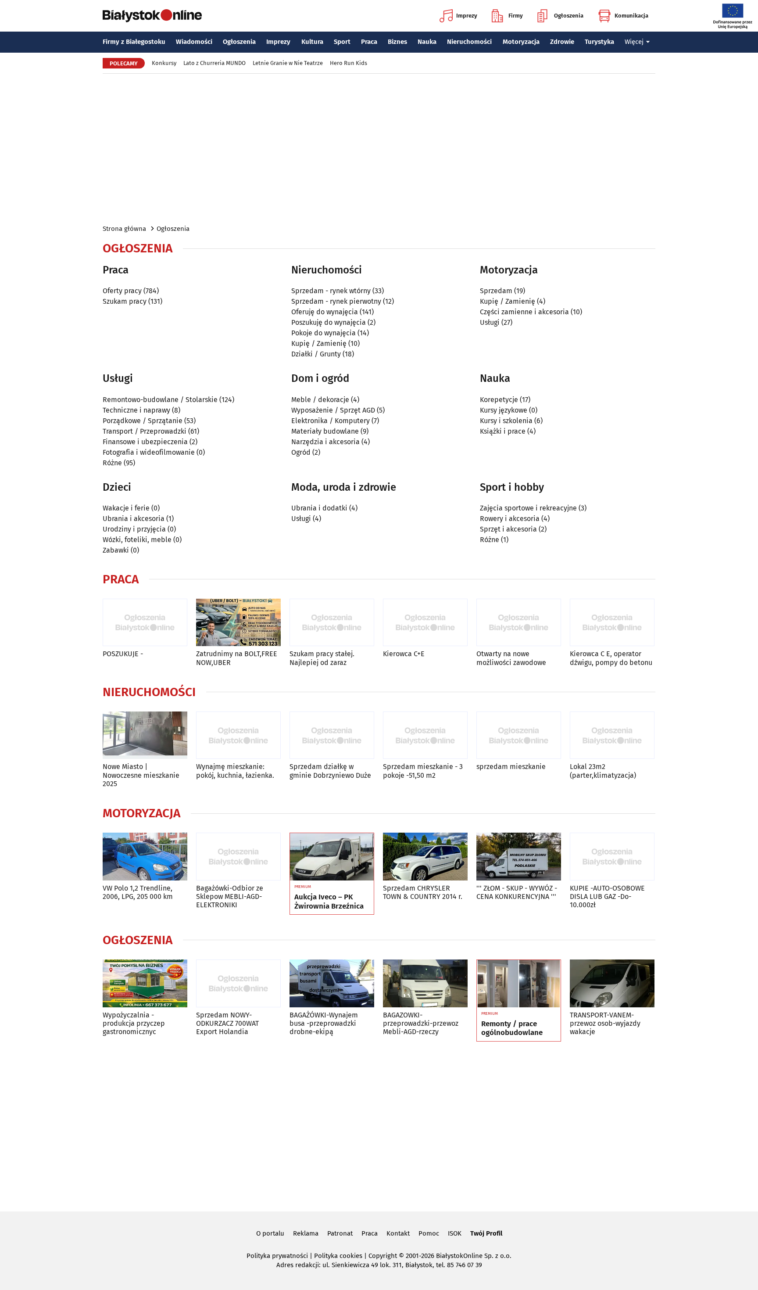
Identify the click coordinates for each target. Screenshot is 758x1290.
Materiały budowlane (325, 431)
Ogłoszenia (568, 15)
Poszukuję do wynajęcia (328, 322)
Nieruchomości (469, 42)
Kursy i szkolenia (506, 421)
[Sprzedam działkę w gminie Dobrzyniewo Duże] (332, 735)
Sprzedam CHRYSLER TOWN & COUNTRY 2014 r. (422, 892)
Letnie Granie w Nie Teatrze (288, 63)
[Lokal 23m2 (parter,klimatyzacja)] (612, 735)
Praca (369, 42)
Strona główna (124, 229)
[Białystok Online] (152, 15)
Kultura (312, 42)
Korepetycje (499, 399)
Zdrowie (562, 42)
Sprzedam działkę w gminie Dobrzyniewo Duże (330, 770)
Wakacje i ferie (126, 508)
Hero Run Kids (348, 63)
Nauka (427, 42)
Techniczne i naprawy (136, 410)
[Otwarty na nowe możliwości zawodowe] (518, 623)
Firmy (515, 15)
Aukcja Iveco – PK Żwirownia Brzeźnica (329, 901)
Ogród (301, 452)
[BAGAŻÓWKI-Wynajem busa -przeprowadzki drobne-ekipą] (332, 983)
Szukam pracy (125, 301)
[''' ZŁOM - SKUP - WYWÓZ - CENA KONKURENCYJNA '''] (518, 856)
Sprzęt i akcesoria (508, 529)
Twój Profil (486, 1233)
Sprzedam (496, 291)
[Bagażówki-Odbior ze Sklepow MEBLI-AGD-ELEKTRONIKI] (238, 856)
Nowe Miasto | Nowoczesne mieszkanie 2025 (141, 774)
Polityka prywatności (277, 1256)
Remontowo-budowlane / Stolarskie (160, 399)
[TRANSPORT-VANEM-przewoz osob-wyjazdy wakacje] (612, 983)
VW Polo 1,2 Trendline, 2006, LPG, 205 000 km (138, 892)
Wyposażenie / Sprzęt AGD (333, 410)
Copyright (382, 1256)
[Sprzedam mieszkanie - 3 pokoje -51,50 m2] (425, 735)
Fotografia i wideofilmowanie (149, 452)
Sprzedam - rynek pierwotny (336, 301)
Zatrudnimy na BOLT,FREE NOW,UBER (236, 658)
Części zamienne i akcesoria (524, 312)
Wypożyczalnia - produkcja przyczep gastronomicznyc (134, 1023)
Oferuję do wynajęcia (324, 312)
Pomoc (428, 1233)
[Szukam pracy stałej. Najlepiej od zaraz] (332, 623)
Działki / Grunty (316, 354)
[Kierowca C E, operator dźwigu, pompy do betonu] (612, 623)
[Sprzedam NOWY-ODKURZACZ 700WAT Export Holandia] (238, 983)
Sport (342, 42)
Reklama (305, 1233)
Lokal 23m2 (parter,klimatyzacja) (603, 770)
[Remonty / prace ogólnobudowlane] (519, 983)
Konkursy (164, 63)
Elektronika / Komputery (330, 421)
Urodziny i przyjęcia (134, 529)
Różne (112, 463)
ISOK (454, 1233)
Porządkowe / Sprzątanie (142, 421)
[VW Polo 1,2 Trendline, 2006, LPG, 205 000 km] (145, 856)
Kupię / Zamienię (319, 343)
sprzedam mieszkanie (511, 766)
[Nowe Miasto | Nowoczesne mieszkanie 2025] (145, 735)
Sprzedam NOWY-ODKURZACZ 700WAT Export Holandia (227, 1023)
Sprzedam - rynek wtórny (331, 291)
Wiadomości (194, 42)
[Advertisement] (379, 148)
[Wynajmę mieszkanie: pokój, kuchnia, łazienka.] (238, 735)
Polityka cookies (338, 1256)
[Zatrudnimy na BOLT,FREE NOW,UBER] (238, 623)
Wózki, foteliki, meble (137, 539)
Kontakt (398, 1233)
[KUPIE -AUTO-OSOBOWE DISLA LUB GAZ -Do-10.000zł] (612, 856)
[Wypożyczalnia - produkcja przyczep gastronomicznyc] (145, 983)
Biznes (397, 42)
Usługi (490, 322)
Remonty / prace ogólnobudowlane (512, 1028)
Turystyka (599, 42)
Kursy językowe (503, 410)
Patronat (340, 1233)
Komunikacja (631, 15)
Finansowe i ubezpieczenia (145, 442)
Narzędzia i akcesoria (325, 442)
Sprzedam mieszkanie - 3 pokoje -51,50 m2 (423, 770)
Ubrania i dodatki (319, 508)
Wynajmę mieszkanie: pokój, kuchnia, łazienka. (235, 770)
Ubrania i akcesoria (133, 518)
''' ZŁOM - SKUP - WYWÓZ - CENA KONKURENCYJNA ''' (516, 892)
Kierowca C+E (404, 654)
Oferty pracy (122, 291)
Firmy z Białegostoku (134, 42)
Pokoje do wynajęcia (323, 333)
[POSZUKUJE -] (145, 623)
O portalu (270, 1233)
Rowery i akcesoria (510, 518)
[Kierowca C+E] (425, 623)
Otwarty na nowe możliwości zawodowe (511, 658)
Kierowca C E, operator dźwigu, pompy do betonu (611, 658)
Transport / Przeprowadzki (144, 431)
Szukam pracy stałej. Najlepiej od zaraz (322, 658)
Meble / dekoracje (320, 399)
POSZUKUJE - (123, 654)
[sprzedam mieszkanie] (518, 735)
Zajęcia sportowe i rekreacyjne (528, 508)
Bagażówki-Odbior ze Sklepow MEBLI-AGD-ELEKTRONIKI (229, 896)
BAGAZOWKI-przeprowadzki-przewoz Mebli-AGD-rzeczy (420, 1023)
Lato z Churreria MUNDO (214, 63)
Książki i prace (503, 431)
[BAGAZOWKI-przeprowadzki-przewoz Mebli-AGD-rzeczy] (425, 983)
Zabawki (116, 550)
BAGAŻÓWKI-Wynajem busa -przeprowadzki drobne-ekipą (324, 1023)
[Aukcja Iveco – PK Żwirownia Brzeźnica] (332, 856)
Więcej (634, 42)
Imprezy (466, 15)
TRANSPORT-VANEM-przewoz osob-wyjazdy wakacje (605, 1023)
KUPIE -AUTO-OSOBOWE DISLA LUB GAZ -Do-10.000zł (607, 896)
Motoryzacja (521, 42)
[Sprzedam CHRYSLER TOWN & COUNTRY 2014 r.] (425, 856)
